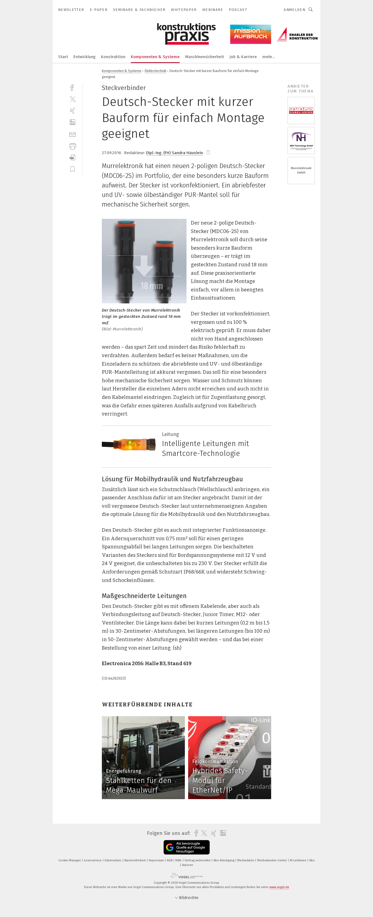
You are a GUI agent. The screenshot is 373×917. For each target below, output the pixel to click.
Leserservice (93, 860)
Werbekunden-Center (272, 860)
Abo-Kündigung (224, 860)
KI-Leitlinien (298, 860)
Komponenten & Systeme (155, 56)
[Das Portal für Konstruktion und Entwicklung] (63, 56)
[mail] (72, 134)
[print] (72, 145)
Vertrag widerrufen (198, 860)
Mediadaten (246, 860)
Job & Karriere (243, 56)
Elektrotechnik (155, 71)
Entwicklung (84, 56)
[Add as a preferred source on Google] (187, 847)
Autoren (187, 865)
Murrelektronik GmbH (301, 170)
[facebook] (72, 87)
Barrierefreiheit (136, 860)
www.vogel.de (279, 887)
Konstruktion (113, 56)
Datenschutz (113, 860)
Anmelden (294, 9)
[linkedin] (72, 122)
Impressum (157, 860)
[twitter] (72, 98)
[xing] (72, 110)
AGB (170, 860)
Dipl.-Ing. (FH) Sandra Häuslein (174, 152)
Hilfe (178, 860)
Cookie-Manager (70, 860)
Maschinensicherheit (204, 56)
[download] (72, 157)
